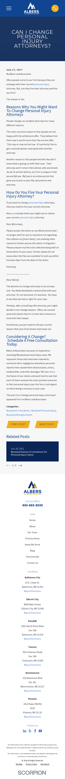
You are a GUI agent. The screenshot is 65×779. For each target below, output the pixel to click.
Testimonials (32, 556)
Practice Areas (32, 538)
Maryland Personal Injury (43, 410)
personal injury (41, 84)
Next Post (46, 424)
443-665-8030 (32, 505)
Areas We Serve (32, 544)
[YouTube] (40, 731)
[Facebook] (35, 731)
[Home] (31, 8)
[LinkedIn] (24, 731)
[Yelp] (30, 731)
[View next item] (20, 465)
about (52, 371)
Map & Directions (32, 591)
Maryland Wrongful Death (19, 414)
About (32, 526)
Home (32, 520)
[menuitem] (19, 764)
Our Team (32, 532)
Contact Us (32, 562)
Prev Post (18, 424)
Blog (32, 550)
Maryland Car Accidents (18, 410)
